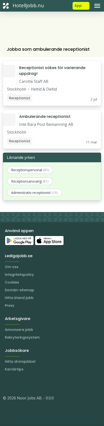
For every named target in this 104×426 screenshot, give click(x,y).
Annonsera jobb (19, 329)
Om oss (11, 266)
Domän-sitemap (19, 290)
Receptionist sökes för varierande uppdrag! (52, 70)
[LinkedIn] (16, 383)
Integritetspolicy (19, 274)
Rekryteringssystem (22, 337)
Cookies (12, 282)
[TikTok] (36, 383)
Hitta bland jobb (19, 297)
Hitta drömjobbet (20, 361)
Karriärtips (14, 369)
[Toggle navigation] (97, 6)
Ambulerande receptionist (45, 116)
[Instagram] (7, 383)
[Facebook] (26, 383)
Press (9, 305)
